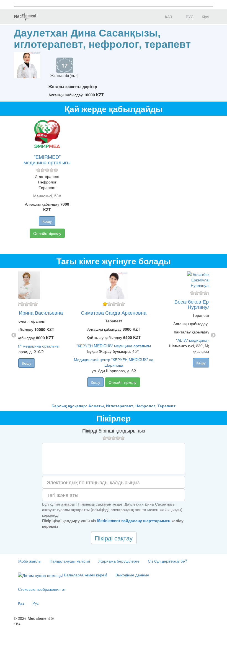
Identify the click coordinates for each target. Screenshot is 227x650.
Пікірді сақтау (114, 538)
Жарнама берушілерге (119, 561)
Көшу (47, 221)
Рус (35, 603)
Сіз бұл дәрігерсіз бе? (167, 561)
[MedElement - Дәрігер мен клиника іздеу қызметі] (25, 17)
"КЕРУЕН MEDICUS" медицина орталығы (113, 345)
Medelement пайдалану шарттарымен (133, 520)
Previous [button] (14, 335)
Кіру (205, 16)
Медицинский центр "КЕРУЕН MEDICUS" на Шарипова (113, 362)
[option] (113, 335)
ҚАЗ (168, 16)
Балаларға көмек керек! (85, 575)
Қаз (21, 603)
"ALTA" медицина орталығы (201, 340)
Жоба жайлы (29, 561)
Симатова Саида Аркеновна (113, 312)
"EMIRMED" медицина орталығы (47, 159)
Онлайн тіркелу (47, 233)
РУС (189, 16)
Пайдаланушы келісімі (70, 561)
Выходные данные (132, 575)
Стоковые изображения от (42, 589)
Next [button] (213, 335)
